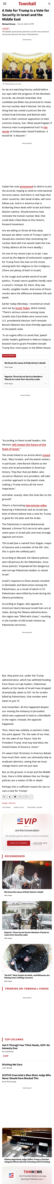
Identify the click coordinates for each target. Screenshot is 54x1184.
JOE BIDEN (6, 807)
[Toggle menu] (4, 3)
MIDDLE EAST (19, 807)
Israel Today (22, 308)
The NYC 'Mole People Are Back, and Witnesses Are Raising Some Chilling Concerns (27, 976)
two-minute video (36, 505)
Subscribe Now (40, 843)
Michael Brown (8, 24)
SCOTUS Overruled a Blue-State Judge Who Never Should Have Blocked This (26, 1076)
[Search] (49, 3)
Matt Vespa (8, 895)
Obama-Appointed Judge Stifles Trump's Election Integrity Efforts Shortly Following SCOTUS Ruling (27, 1160)
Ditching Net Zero (12, 1064)
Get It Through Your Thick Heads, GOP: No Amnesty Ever (26, 1046)
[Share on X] (4, 797)
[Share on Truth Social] (9, 797)
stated (46, 455)
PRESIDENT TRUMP (35, 807)
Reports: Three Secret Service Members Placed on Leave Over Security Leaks (26, 933)
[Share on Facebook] (15, 797)
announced (26, 186)
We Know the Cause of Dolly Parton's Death (23, 892)
